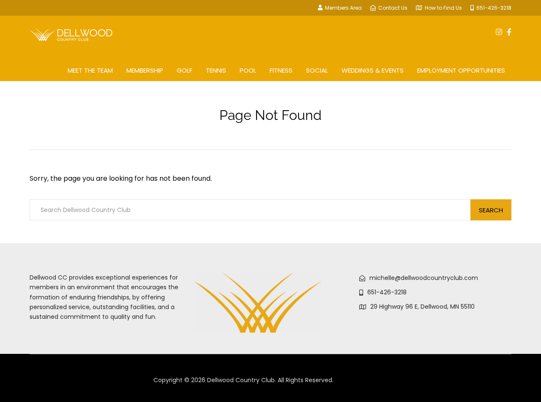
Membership (144, 70)
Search (491, 210)
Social (317, 70)
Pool (248, 70)
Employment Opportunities (461, 70)
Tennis (216, 70)
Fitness (281, 70)
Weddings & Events (373, 70)
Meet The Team (90, 70)
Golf (184, 70)
